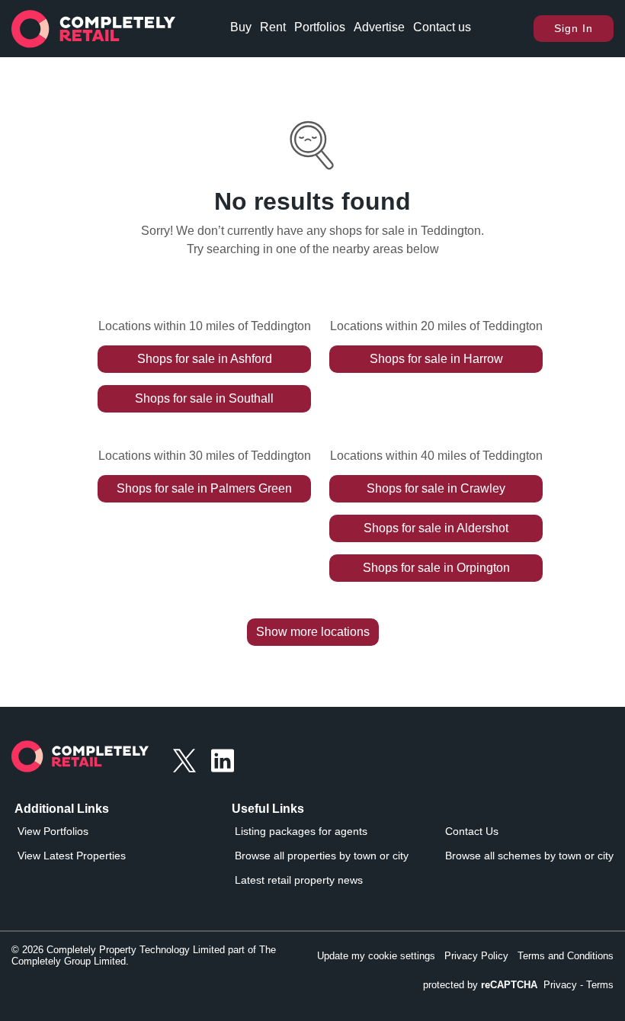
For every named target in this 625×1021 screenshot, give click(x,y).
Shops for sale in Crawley (436, 488)
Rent (273, 27)
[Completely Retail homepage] (80, 760)
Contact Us (471, 831)
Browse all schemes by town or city (529, 855)
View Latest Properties (72, 855)
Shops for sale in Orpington (436, 567)
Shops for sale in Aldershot (436, 528)
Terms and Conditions (566, 956)
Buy (241, 27)
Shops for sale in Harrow (436, 358)
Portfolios (319, 27)
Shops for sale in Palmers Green (204, 488)
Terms (600, 984)
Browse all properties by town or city (322, 855)
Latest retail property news (299, 880)
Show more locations (313, 631)
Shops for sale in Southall (204, 398)
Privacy (560, 984)
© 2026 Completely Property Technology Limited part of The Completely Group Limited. (143, 955)
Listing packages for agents (301, 831)
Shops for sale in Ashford (204, 358)
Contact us (442, 27)
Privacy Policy (476, 956)
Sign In (573, 28)
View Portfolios (53, 831)
